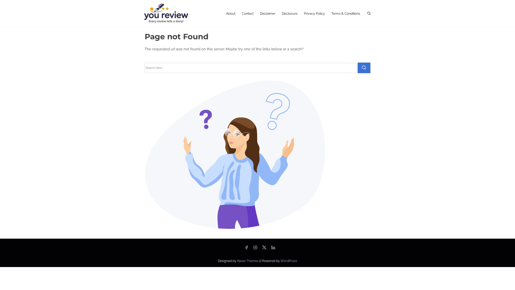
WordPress (288, 261)
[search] (368, 14)
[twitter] (264, 249)
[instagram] (255, 249)
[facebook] (246, 249)
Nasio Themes (248, 261)
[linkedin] (273, 249)
